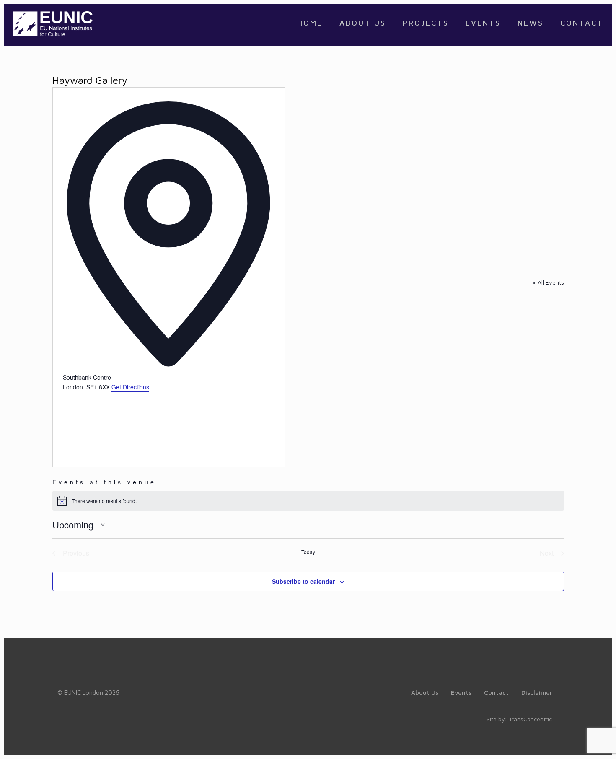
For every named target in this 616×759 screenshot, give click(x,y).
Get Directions (130, 387)
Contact (496, 692)
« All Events (548, 282)
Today (308, 552)
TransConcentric (530, 719)
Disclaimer (536, 692)
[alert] (308, 501)
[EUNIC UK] (53, 23)
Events (461, 692)
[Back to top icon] (576, 742)
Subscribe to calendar (303, 581)
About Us (424, 692)
